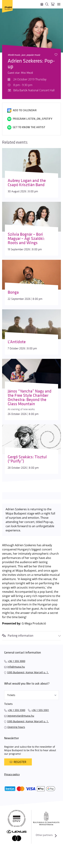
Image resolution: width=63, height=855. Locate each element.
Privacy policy (12, 774)
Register (20, 762)
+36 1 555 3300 (16, 710)
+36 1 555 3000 (16, 661)
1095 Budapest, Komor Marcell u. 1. (28, 672)
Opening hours (16, 727)
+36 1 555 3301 (40, 710)
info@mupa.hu (16, 666)
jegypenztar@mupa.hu (20, 715)
